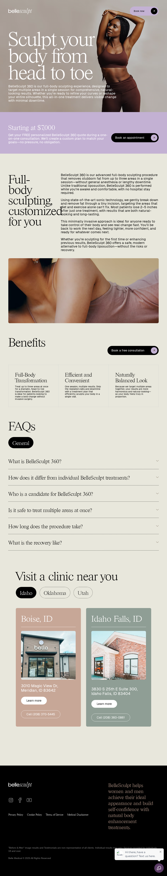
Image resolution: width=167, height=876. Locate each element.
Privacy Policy (15, 814)
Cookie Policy (34, 814)
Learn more (33, 700)
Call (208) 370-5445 (40, 714)
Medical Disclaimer (77, 814)
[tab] (20, 442)
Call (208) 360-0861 (111, 717)
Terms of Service (54, 814)
